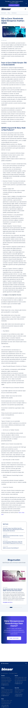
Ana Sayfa (3, 12)
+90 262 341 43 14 (19, 682)
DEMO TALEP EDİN (14, 638)
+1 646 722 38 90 (18, 694)
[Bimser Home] (6, 9)
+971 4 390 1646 (5, 705)
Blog (9, 12)
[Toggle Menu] (25, 9)
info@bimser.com (5, 684)
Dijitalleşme (14, 12)
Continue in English (14, 5)
